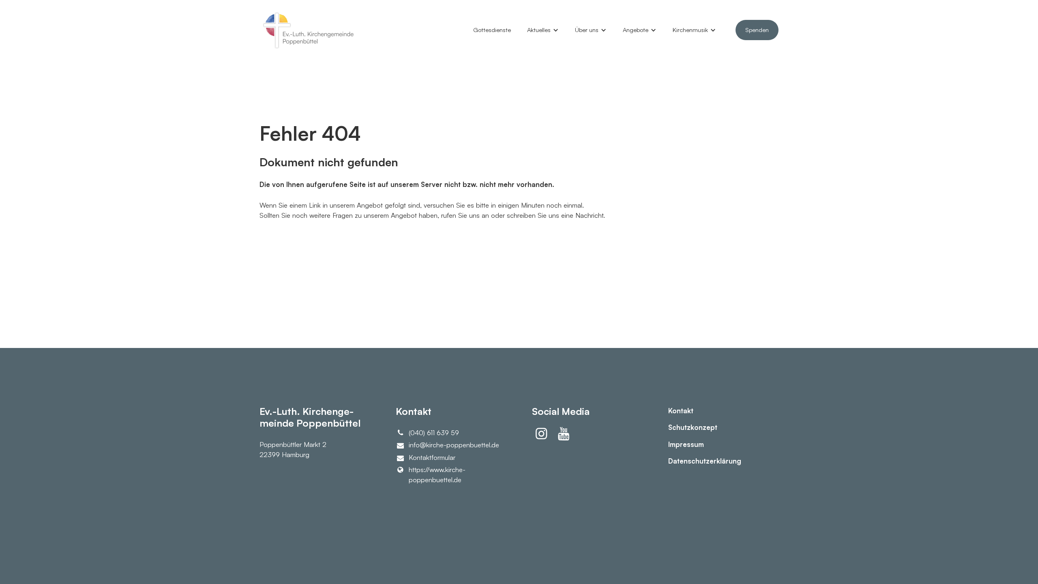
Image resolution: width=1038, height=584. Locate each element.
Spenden (757, 30)
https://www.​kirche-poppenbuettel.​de (437, 474)
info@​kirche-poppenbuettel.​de (454, 444)
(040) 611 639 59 (434, 432)
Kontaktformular (432, 457)
